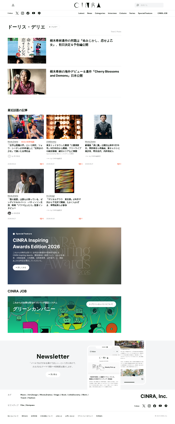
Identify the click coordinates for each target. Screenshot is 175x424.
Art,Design (33, 395)
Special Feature (145, 13)
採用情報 (34, 416)
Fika (22, 405)
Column (123, 13)
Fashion (31, 398)
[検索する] (138, 5)
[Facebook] (28, 13)
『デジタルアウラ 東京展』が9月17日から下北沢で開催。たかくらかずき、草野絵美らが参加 (63, 202)
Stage (56, 395)
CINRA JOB (162, 13)
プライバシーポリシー (85, 416)
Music (23, 395)
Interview (112, 13)
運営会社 (25, 416)
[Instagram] (22, 13)
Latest (81, 13)
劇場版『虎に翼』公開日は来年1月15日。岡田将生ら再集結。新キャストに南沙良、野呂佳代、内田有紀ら (102, 148)
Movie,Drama (46, 395)
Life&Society (74, 395)
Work (84, 395)
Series (132, 13)
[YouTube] (33, 13)
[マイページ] (13, 5)
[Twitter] (17, 13)
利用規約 (99, 416)
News (89, 13)
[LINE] (39, 13)
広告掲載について (46, 416)
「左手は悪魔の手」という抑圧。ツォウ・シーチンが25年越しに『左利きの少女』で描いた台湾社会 (25, 148)
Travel (23, 398)
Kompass (30, 405)
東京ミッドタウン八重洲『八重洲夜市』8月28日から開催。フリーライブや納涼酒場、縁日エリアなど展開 (63, 148)
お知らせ (59, 416)
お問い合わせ (69, 416)
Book (64, 395)
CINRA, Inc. (154, 396)
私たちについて (13, 416)
